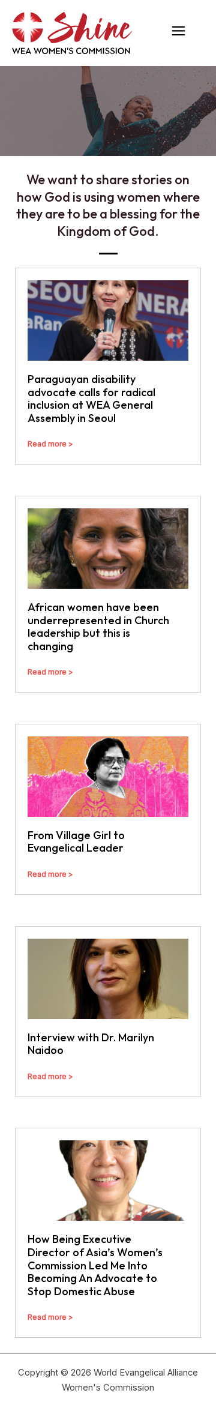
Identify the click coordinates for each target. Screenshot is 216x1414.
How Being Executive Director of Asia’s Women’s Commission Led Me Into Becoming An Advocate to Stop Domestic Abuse (95, 1265)
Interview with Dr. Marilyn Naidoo (91, 1043)
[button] (178, 33)
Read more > (50, 443)
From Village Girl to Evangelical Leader (76, 841)
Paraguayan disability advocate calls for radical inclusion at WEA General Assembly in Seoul (91, 398)
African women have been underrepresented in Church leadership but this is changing (98, 626)
